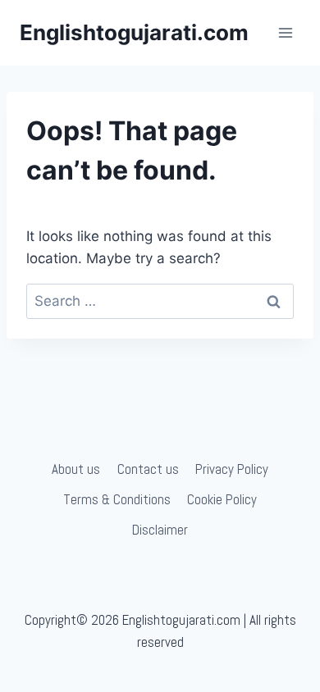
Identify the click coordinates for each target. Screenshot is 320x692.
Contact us (148, 469)
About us (76, 469)
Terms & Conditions (117, 499)
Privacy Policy (231, 469)
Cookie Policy (222, 499)
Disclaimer (160, 530)
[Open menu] (285, 32)
